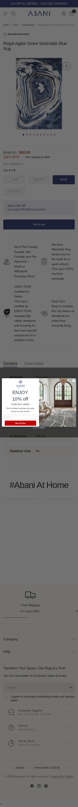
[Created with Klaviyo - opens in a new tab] (39, 428)
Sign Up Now (20, 423)
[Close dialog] (73, 380)
